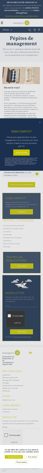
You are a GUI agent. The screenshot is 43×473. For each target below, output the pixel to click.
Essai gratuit (21, 131)
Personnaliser (21, 462)
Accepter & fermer (15, 457)
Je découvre (21, 153)
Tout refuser (32, 457)
